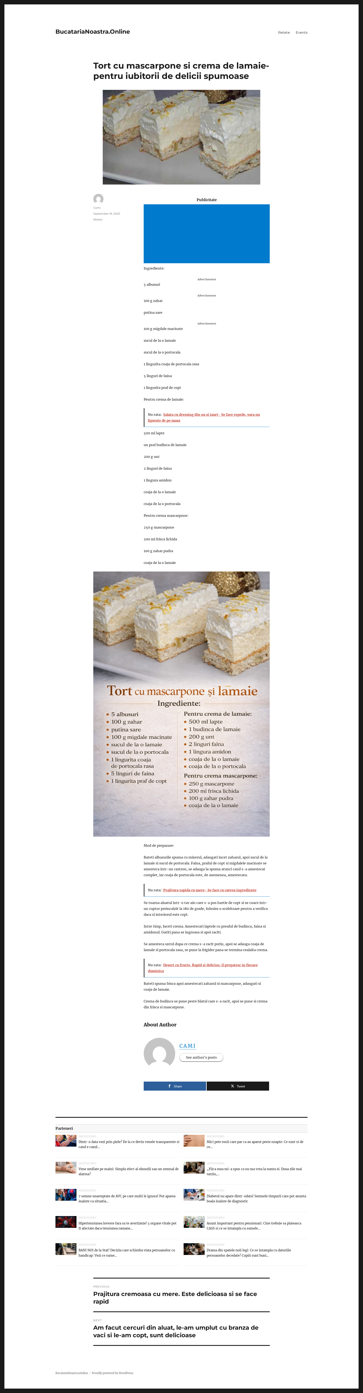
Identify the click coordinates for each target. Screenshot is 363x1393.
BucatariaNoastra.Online (92, 31)
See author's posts (201, 1057)
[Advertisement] (208, 234)
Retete (284, 33)
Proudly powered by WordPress (112, 1373)
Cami (187, 1046)
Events (302, 33)
